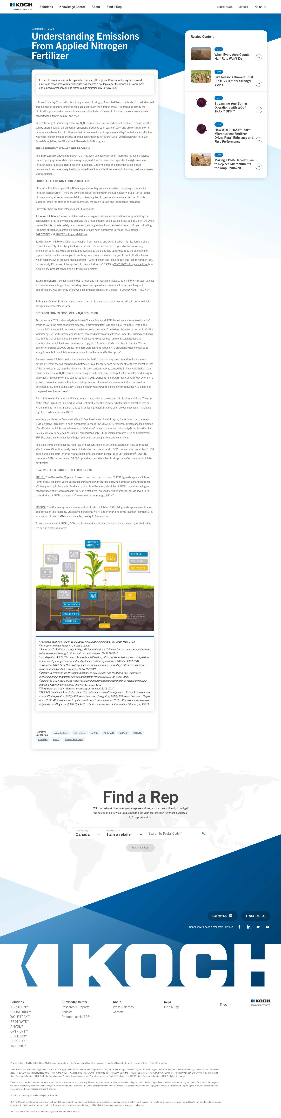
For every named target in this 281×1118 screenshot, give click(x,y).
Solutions (46, 7)
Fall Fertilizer (80, 732)
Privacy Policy (16, 1063)
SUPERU (126, 289)
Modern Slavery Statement (119, 1063)
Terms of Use (141, 1063)
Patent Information (158, 1063)
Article (56, 739)
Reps (167, 1002)
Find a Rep (114, 7)
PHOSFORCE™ (20, 1012)
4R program (47, 155)
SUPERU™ (17, 1041)
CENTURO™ (18, 1036)
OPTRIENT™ (19, 1031)
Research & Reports (75, 1007)
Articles (67, 1012)
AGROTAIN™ (43, 234)
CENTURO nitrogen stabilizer (130, 264)
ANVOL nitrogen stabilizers (71, 234)
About (96, 7)
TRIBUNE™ (18, 1046)
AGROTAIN (109, 732)
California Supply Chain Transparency (88, 1063)
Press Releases (123, 1007)
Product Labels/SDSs (76, 1016)
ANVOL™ (16, 1026)
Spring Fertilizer (61, 732)
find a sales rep (51, 527)
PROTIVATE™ (19, 1021)
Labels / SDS (225, 6)
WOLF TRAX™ (20, 1016)
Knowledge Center (72, 7)
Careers (118, 1012)
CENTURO (42, 739)
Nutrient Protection (74, 739)
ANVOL (94, 732)
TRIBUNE (143, 289)
